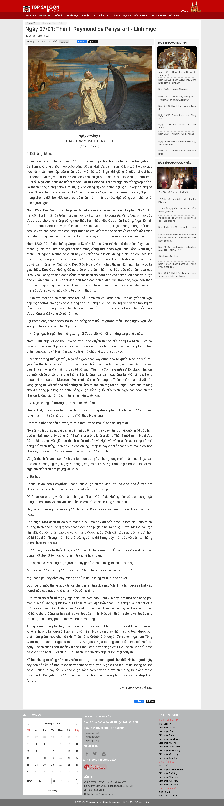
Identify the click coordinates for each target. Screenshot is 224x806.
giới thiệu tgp (101, 15)
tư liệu (86, 15)
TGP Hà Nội (164, 792)
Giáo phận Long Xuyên (169, 739)
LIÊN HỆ (88, 776)
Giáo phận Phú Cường (169, 750)
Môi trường (140, 15)
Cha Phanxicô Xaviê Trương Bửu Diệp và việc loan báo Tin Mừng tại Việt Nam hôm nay (177, 237)
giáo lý (58, 15)
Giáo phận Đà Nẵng (168, 773)
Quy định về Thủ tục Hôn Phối (173, 192)
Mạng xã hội (91, 746)
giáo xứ (116, 15)
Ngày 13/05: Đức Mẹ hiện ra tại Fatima (177, 227)
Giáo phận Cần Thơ (168, 731)
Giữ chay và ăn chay (168, 256)
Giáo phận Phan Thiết (169, 746)
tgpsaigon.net (92, 733)
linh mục (64, 42)
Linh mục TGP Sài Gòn (97, 716)
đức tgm (174, 15)
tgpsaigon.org (92, 740)
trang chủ (30, 15)
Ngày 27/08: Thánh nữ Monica (173, 89)
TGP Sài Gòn (165, 724)
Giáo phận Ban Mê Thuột (171, 769)
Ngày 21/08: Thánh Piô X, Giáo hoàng (176, 134)
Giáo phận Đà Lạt (167, 735)
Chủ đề (54, 41)
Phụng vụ (31, 23)
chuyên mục (72, 15)
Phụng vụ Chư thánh (52, 23)
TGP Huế (163, 765)
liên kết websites (168, 715)
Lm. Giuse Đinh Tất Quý (39, 36)
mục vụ (127, 15)
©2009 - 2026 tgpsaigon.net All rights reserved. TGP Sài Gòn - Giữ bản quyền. (112, 802)
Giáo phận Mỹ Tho (167, 743)
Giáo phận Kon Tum (168, 781)
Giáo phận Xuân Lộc (168, 758)
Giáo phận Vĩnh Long (168, 754)
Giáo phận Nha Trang (169, 777)
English (185, 11)
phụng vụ (45, 15)
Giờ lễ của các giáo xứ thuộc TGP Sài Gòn (111, 722)
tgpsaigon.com (92, 737)
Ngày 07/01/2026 (37, 41)
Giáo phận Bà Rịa (167, 727)
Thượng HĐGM (158, 15)
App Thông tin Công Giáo (99, 759)
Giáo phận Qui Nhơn (168, 784)
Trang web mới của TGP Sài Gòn (104, 728)
